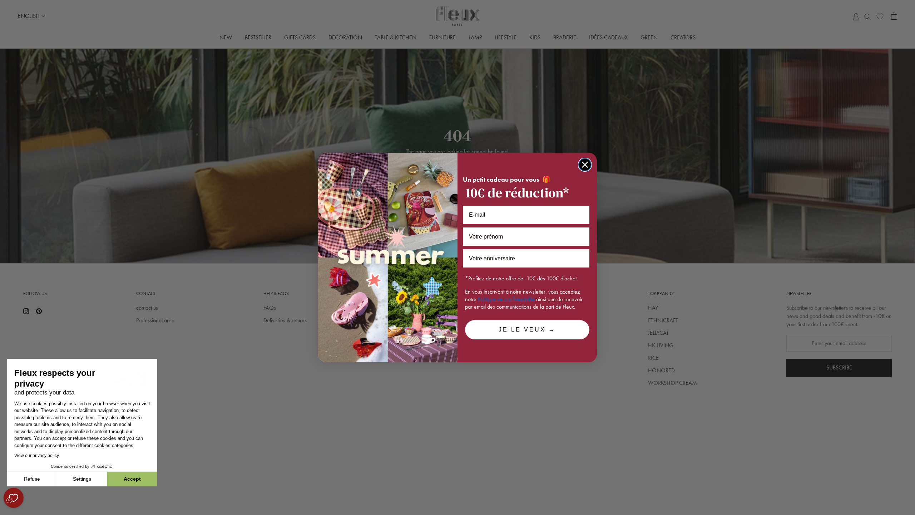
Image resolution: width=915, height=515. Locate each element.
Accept (132, 479)
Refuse (32, 479)
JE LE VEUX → (527, 330)
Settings (82, 479)
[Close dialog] (585, 164)
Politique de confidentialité (506, 299)
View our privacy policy (36, 455)
